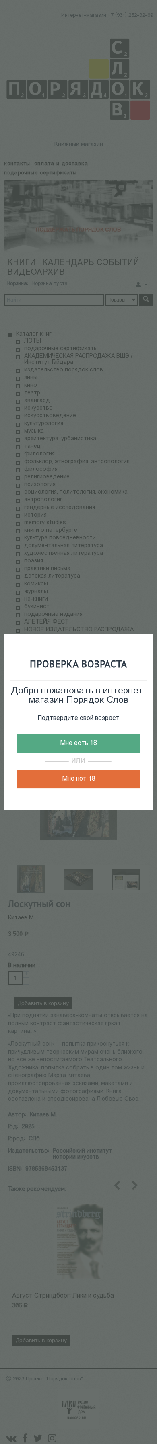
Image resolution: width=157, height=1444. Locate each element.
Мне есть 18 (78, 743)
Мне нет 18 (78, 779)
